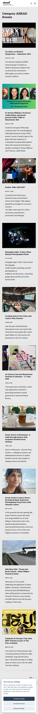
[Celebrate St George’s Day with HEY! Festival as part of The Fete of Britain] (19, 621)
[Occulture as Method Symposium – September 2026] (19, 35)
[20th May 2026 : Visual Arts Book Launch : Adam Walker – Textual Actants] (19, 552)
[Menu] (35, 3)
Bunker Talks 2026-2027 (15, 187)
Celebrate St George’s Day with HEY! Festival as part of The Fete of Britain (18, 641)
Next (31, 677)
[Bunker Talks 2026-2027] (19, 170)
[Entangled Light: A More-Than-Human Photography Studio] (19, 235)
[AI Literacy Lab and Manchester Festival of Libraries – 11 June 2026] (19, 357)
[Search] (31, 3)
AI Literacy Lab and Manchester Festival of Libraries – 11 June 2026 (19, 376)
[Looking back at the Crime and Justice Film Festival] (19, 299)
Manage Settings (19, 708)
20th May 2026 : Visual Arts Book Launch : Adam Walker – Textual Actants (18, 571)
